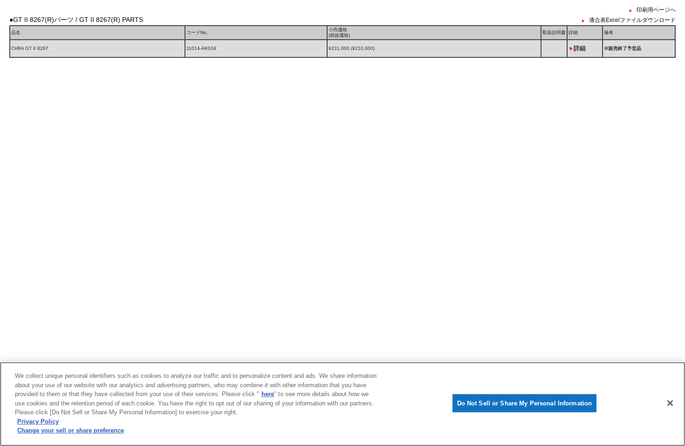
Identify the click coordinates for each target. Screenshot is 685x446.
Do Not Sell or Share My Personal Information (524, 403)
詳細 (580, 48)
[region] (342, 404)
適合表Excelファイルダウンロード (632, 20)
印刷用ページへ (656, 10)
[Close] (670, 403)
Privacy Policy (38, 421)
